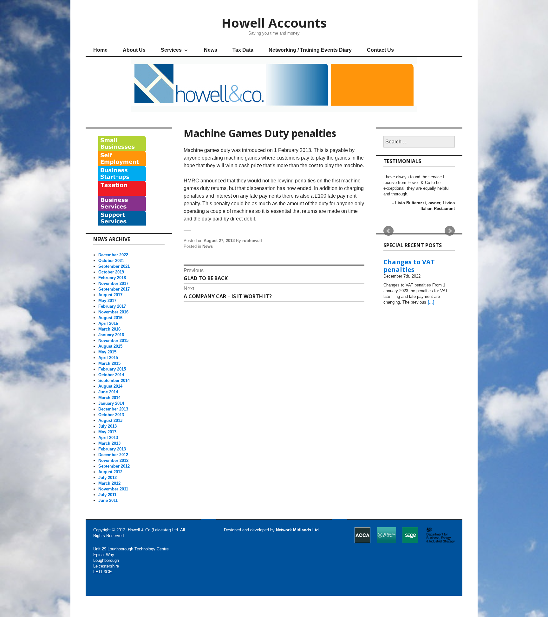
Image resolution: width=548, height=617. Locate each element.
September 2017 (114, 289)
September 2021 (114, 266)
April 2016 (108, 323)
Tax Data (242, 50)
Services (171, 50)
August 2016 (110, 317)
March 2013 (109, 443)
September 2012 (114, 466)
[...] (431, 302)
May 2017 (107, 300)
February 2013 (112, 449)
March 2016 (109, 329)
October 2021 (111, 260)
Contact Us (380, 50)
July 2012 (107, 477)
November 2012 (113, 460)
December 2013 (113, 409)
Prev (388, 231)
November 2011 (113, 489)
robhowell (252, 240)
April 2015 (108, 357)
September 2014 (114, 380)
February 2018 (112, 277)
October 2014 (111, 374)
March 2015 (109, 363)
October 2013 (111, 414)
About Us (134, 50)
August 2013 (110, 420)
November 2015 (113, 340)
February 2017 (112, 306)
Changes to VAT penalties (409, 266)
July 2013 (107, 426)
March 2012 (109, 483)
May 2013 (107, 432)
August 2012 (110, 471)
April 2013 (108, 437)
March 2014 (109, 397)
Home (100, 50)
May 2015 (107, 352)
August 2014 (110, 386)
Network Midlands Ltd (297, 530)
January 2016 (111, 334)
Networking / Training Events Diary (310, 50)
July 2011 (107, 494)
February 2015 (112, 369)
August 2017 (110, 294)
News (210, 50)
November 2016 (113, 312)
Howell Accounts (274, 22)
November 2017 (113, 283)
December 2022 (113, 255)
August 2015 (110, 346)
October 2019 (111, 272)
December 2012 (113, 454)
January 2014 (111, 403)
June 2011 (108, 500)
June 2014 (108, 392)
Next (450, 231)
